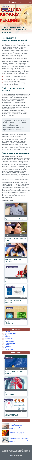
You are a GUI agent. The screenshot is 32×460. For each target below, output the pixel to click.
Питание (7, 345)
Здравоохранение (10, 335)
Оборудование (9, 341)
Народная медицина (11, 340)
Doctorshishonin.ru (16, 2)
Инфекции (5, 6)
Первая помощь (10, 343)
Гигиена (7, 332)
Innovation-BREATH (19, 459)
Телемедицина (9, 349)
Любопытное (9, 338)
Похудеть (8, 346)
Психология (8, 348)
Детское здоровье (10, 333)
